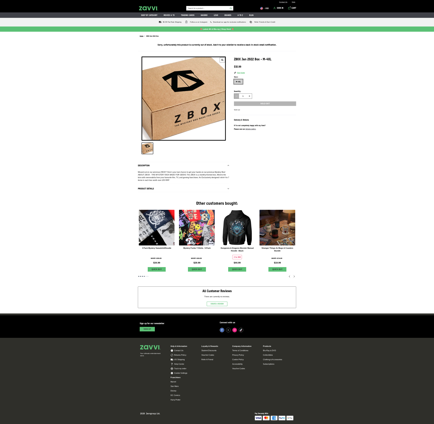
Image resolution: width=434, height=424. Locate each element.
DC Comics (175, 395)
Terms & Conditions (240, 350)
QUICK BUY (157, 269)
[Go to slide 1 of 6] (138, 276)
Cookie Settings (180, 373)
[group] (184, 99)
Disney (173, 391)
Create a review (217, 304)
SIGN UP (147, 329)
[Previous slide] (289, 276)
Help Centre (179, 364)
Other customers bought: (217, 203)
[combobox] (209, 8)
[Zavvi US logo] (148, 8)
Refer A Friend (207, 359)
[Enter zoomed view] (222, 60)
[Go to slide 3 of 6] (142, 276)
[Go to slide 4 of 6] (144, 276)
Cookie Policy (238, 359)
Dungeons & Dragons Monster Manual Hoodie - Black (237, 249)
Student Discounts (208, 350)
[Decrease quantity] (236, 96)
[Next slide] (294, 276)
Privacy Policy (238, 355)
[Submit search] (231, 8)
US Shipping (179, 359)
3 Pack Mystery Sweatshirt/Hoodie (156, 248)
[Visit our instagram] (234, 330)
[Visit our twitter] (228, 330)
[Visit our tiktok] (241, 330)
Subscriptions (268, 364)
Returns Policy (180, 355)
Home (141, 36)
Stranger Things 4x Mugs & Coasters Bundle (277, 249)
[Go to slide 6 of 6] (147, 276)
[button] (265, 72)
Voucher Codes (207, 355)
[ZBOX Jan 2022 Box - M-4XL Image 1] (147, 148)
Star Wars (175, 386)
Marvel (173, 382)
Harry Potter (175, 400)
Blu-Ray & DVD (269, 350)
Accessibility (237, 364)
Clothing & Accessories (272, 359)
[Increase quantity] (249, 96)
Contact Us (178, 350)
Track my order (180, 369)
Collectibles (268, 355)
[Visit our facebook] (222, 330)
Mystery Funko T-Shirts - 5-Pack (197, 248)
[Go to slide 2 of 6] (140, 276)
